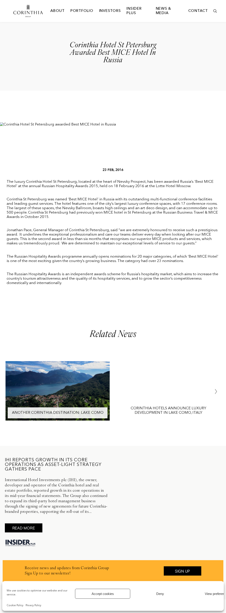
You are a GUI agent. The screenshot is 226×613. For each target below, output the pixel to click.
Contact (198, 11)
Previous (10, 391)
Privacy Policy (33, 605)
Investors (110, 11)
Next (215, 391)
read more (23, 528)
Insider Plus (133, 11)
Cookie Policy (15, 605)
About (57, 11)
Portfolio (81, 11)
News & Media (163, 11)
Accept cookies (103, 594)
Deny (160, 594)
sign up (182, 571)
